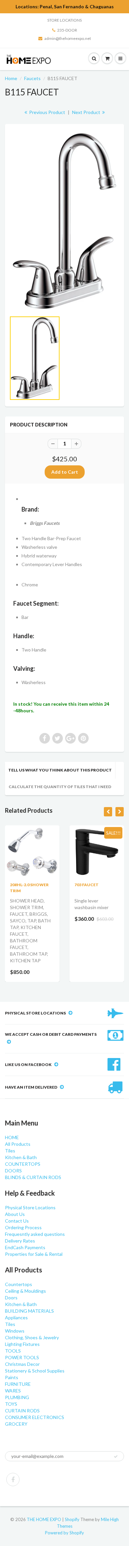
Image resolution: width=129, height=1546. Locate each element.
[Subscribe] (115, 1456)
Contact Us (17, 1221)
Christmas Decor (22, 1364)
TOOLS (13, 1351)
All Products (17, 1144)
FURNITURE (18, 1384)
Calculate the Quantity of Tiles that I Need (60, 786)
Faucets (32, 78)
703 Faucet (86, 884)
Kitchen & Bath (21, 1157)
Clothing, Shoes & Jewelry (32, 1337)
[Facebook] (13, 1479)
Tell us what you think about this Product (60, 770)
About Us (15, 1214)
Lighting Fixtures (22, 1344)
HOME (12, 1137)
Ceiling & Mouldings (25, 1291)
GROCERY (16, 1424)
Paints (11, 1377)
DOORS (13, 1170)
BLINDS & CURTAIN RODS (33, 1177)
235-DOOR (67, 30)
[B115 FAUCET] (64, 221)
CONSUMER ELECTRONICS (34, 1417)
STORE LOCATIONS (64, 20)
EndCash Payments (25, 1247)
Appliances (16, 1317)
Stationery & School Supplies (34, 1370)
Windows (14, 1331)
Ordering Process (23, 1227)
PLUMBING (17, 1397)
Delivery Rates (20, 1241)
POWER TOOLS (22, 1357)
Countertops (18, 1284)
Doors (11, 1297)
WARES (13, 1390)
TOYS (11, 1404)
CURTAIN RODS (22, 1410)
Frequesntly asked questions (35, 1234)
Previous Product (46, 112)
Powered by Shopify (64, 1532)
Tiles (10, 1150)
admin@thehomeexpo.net (67, 38)
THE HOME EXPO (44, 1519)
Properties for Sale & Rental (34, 1254)
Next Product (86, 112)
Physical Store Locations (30, 1207)
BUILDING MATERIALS (29, 1311)
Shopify (72, 1519)
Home (11, 78)
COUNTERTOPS (22, 1164)
